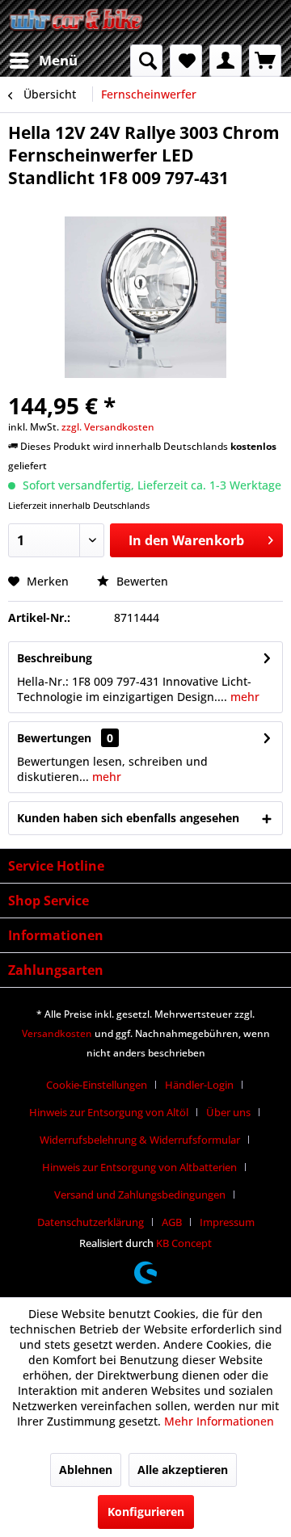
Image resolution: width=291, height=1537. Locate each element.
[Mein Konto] (225, 60)
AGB (172, 1222)
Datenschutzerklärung (90, 1222)
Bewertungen (54, 737)
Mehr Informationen (219, 1421)
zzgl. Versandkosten (107, 427)
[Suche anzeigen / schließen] (146, 60)
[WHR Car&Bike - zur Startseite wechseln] (77, 22)
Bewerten (140, 581)
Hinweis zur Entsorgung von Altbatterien (139, 1167)
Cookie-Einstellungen (96, 1084)
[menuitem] (43, 60)
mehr (243, 696)
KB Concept (184, 1243)
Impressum (227, 1222)
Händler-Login (199, 1084)
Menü (58, 60)
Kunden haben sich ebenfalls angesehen (128, 817)
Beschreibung (54, 658)
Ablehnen (85, 1469)
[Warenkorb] (265, 60)
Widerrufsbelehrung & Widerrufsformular (140, 1139)
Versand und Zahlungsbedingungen (140, 1194)
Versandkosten (57, 1033)
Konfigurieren (146, 1511)
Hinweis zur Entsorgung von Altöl (108, 1112)
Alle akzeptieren (182, 1469)
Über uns (228, 1112)
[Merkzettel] (186, 60)
